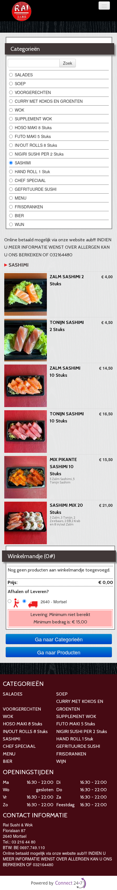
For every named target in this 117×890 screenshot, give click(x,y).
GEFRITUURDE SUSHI (36, 189)
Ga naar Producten (58, 652)
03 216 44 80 (23, 842)
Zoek (67, 63)
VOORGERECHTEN (33, 92)
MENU (20, 198)
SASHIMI (23, 163)
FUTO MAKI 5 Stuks (33, 136)
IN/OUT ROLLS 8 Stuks (36, 145)
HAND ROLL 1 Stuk (32, 171)
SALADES (24, 75)
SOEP (20, 83)
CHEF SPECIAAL (30, 180)
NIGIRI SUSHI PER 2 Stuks (39, 154)
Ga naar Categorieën (59, 639)
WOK (19, 110)
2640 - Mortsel (54, 601)
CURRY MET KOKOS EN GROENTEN (49, 101)
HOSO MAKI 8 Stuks (33, 127)
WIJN (19, 224)
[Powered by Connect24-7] (58, 883)
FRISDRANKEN (29, 207)
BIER (19, 215)
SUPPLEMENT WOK (33, 119)
